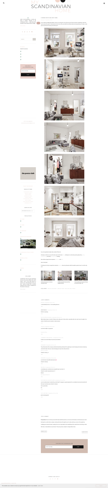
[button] (38, 23)
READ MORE (22, 289)
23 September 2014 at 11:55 (57, 317)
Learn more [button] (40, 485)
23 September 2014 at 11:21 (52, 310)
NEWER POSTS (44, 431)
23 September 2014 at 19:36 (53, 393)
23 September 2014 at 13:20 (58, 337)
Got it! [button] (101, 485)
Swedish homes (28, 193)
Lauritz (83, 254)
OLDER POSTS (85, 431)
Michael (43, 367)
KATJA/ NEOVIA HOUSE (46, 317)
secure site (13, 483)
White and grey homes (70, 288)
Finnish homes (28, 197)
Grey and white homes (28, 201)
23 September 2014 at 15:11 (50, 367)
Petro (42, 302)
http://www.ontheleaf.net (45, 374)
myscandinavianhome (6, 483)
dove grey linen (53, 256)
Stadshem (64, 248)
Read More (22, 25)
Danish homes (28, 194)
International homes (28, 198)
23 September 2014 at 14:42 (51, 358)
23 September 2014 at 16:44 (60, 380)
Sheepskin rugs (44, 256)
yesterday (60, 265)
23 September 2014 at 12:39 (49, 326)
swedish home (60, 288)
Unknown (43, 345)
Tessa (42, 326)
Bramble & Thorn (44, 332)
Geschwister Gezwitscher (48, 380)
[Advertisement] (28, 99)
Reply (42, 306)
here (56, 259)
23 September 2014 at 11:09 (49, 302)
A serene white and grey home (49, 17)
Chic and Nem (44, 393)
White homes (28, 200)
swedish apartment (52, 288)
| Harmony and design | (47, 337)
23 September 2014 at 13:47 (51, 345)
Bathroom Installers (44, 350)
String (64, 254)
